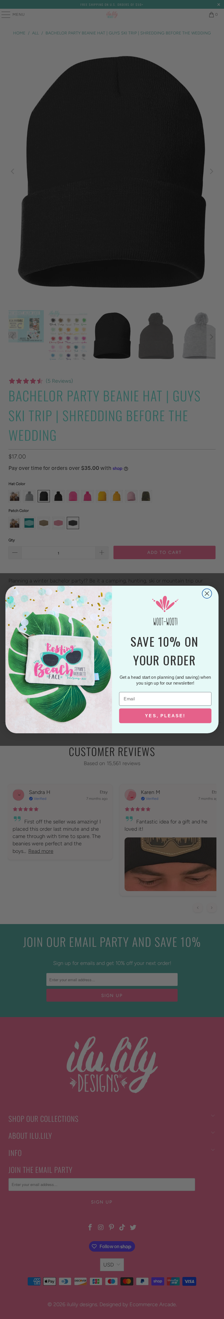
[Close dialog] (207, 593)
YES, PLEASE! (165, 715)
